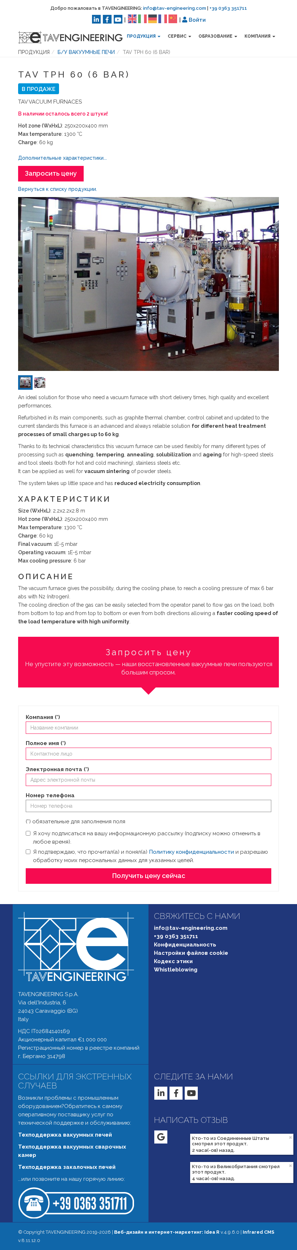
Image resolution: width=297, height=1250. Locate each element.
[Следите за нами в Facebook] (107, 19)
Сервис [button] (178, 36)
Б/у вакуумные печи (86, 52)
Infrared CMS (258, 1232)
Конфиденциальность (185, 944)
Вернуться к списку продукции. (57, 189)
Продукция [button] (142, 36)
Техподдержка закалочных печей (67, 1167)
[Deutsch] (152, 18)
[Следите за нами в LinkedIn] (96, 19)
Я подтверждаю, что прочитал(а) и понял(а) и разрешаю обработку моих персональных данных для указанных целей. (150, 856)
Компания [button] (258, 36)
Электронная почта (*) (57, 769)
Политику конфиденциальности (191, 852)
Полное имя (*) (46, 743)
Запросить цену (51, 173)
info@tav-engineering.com (174, 8)
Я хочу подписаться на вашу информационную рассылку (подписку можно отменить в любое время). (146, 837)
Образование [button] (216, 36)
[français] (162, 18)
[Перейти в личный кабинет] (184, 19)
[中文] (172, 18)
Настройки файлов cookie (191, 953)
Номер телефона (50, 795)
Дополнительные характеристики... (62, 158)
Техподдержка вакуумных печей (65, 1135)
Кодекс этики (173, 961)
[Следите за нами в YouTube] (118, 19)
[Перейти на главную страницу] (65, 37)
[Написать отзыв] (160, 1137)
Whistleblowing (175, 969)
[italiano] (142, 18)
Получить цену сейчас (148, 875)
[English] (132, 18)
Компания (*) (43, 717)
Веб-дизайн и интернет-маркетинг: (166, 1232)
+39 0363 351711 (228, 8)
